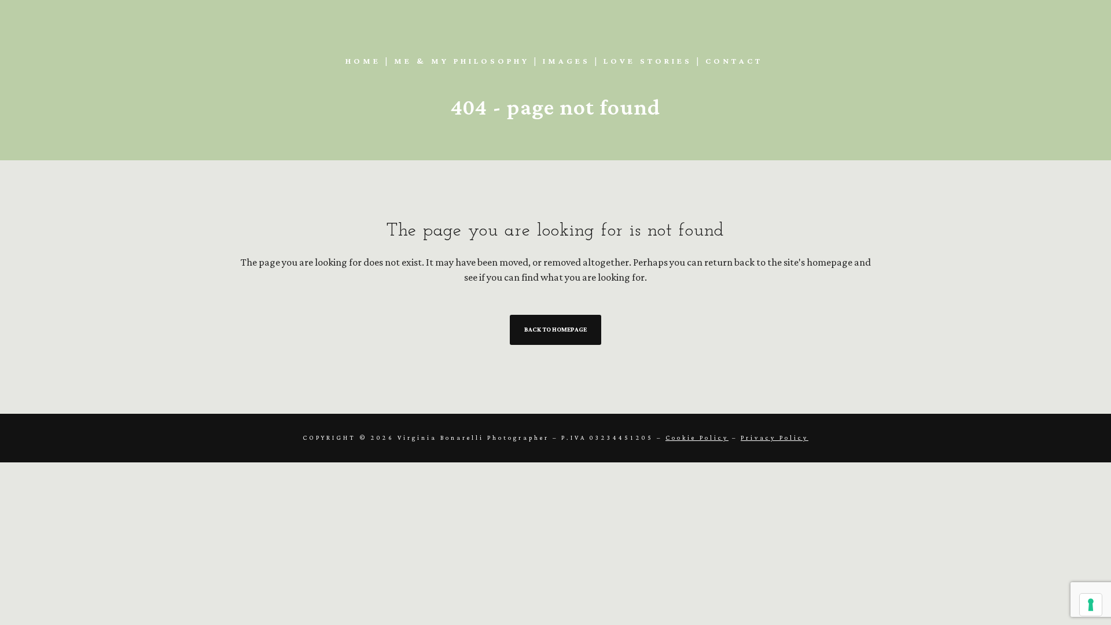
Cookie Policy (697, 438)
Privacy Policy (774, 438)
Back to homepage (555, 330)
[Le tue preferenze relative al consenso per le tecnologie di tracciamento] (1091, 605)
